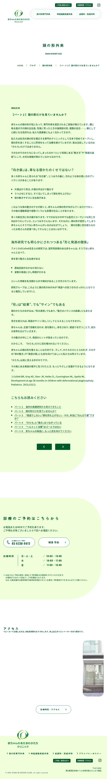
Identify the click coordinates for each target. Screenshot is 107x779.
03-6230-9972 (21, 542)
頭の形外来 (47, 65)
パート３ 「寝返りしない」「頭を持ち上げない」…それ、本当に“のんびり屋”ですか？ (54, 417)
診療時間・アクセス (84, 5)
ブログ (33, 65)
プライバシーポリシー (90, 753)
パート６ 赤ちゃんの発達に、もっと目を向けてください (42, 431)
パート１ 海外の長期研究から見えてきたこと (37, 406)
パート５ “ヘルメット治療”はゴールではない (37, 426)
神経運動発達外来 (64, 14)
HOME (20, 65)
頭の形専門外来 (43, 14)
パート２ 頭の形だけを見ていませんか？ (35, 411)
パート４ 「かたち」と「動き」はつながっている (38, 422)
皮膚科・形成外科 (87, 14)
